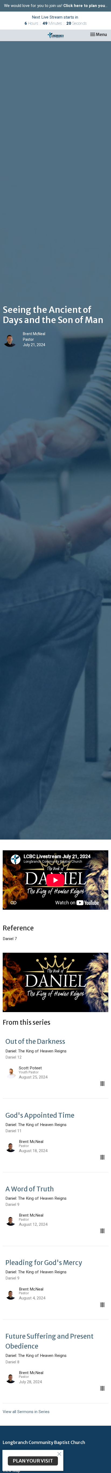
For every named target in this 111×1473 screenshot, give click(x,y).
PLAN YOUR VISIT (33, 1461)
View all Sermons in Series (26, 1412)
